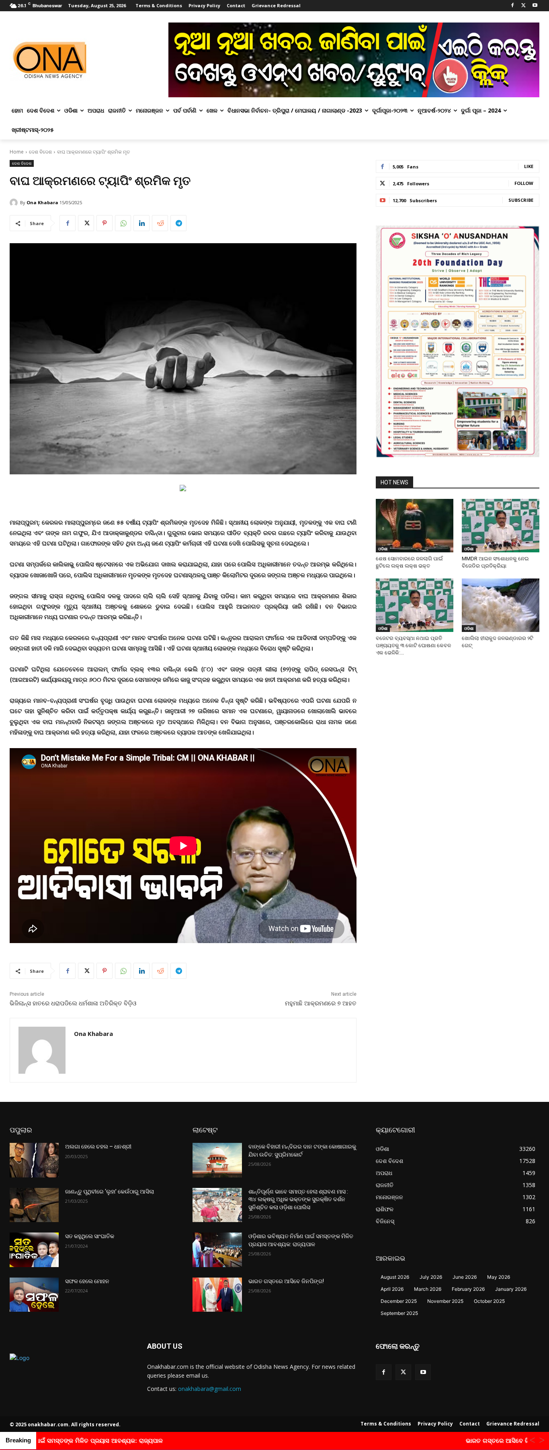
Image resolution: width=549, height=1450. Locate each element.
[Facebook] (512, 5)
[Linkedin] (141, 223)
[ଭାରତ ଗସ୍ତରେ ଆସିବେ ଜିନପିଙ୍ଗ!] (217, 1295)
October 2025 (489, 1301)
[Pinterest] (104, 223)
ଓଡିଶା (382, 549)
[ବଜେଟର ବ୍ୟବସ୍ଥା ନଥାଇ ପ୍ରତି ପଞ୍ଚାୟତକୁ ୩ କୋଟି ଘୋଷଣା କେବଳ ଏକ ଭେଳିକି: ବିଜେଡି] (414, 605)
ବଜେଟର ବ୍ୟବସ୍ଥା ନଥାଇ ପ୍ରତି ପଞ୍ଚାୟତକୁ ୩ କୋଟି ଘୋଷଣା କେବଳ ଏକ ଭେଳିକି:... (413, 645)
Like (528, 166)
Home (17, 151)
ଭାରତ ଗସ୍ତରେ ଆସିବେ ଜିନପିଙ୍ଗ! (286, 1281)
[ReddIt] (160, 223)
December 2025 (399, 1301)
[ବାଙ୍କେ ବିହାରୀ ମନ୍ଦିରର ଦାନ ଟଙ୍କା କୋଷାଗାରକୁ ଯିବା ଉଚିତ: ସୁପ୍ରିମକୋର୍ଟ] (217, 1160)
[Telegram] (178, 223)
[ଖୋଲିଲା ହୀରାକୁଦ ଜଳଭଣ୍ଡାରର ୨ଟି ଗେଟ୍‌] (500, 605)
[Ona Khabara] (15, 203)
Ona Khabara (42, 202)
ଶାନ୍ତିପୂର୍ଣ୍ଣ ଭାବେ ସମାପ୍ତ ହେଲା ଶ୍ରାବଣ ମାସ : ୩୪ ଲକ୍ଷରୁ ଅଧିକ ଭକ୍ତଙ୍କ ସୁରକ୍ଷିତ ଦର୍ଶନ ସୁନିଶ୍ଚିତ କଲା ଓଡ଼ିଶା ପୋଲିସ (298, 1199)
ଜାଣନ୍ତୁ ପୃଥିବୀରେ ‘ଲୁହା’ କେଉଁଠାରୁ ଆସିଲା (109, 1191)
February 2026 (468, 1289)
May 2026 (498, 1277)
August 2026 (395, 1277)
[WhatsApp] (123, 223)
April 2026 (392, 1289)
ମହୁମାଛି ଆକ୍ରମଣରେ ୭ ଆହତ (320, 1003)
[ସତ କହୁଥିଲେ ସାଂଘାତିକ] (34, 1250)
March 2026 (427, 1289)
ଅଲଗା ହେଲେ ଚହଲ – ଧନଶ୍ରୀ (98, 1146)
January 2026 (510, 1289)
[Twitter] (523, 5)
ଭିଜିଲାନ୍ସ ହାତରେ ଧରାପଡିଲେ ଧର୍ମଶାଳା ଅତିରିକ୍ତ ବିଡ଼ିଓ (74, 1003)
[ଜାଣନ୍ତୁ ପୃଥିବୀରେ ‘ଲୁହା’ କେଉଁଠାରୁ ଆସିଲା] (34, 1205)
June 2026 (465, 1277)
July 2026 (431, 1277)
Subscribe (520, 200)
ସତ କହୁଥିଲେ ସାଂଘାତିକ (89, 1236)
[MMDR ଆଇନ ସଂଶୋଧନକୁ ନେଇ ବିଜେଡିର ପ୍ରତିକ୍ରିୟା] (500, 525)
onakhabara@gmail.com (209, 1389)
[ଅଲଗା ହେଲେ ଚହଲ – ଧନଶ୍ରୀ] (34, 1160)
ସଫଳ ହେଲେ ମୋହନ (87, 1281)
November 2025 (445, 1301)
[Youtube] (534, 5)
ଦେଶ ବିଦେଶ (40, 151)
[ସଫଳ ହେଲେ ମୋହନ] (34, 1295)
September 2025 (399, 1313)
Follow (523, 183)
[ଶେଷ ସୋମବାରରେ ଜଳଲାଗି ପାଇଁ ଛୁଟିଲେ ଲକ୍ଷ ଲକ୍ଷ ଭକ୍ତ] (414, 525)
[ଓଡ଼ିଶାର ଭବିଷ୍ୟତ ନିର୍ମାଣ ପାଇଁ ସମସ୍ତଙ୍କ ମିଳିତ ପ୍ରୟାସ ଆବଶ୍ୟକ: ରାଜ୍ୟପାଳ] (217, 1250)
